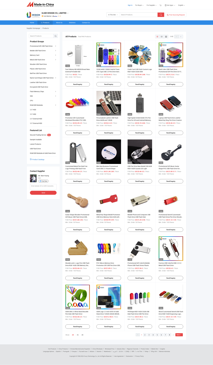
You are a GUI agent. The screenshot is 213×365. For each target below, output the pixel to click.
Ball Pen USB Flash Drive (38, 73)
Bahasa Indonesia (164, 351)
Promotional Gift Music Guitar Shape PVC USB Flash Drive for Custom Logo (169, 168)
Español (58, 351)
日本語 (127, 351)
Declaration (129, 356)
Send (43, 193)
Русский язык (83, 351)
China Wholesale (97, 349)
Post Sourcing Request (177, 15)
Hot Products (52, 349)
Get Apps (170, 5)
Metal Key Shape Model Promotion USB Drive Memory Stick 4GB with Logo (108, 217)
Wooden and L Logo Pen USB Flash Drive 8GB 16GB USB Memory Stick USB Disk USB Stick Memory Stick (77, 265)
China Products (63, 349)
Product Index (145, 349)
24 (73, 335)
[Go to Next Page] (181, 36)
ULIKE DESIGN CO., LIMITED (54, 13)
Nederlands (107, 351)
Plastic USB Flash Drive (38, 69)
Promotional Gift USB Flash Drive (41, 46)
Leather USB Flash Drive (38, 82)
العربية (115, 351)
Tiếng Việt (154, 351)
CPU (31, 100)
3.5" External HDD (36, 123)
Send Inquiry (77, 84)
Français (74, 351)
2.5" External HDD (36, 119)
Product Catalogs (38, 159)
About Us (59, 22)
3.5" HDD (33, 114)
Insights (162, 349)
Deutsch (99, 351)
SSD (31, 96)
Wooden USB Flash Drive (38, 64)
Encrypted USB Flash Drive (39, 87)
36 (78, 335)
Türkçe (146, 351)
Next (178, 335)
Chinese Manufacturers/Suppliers (80, 349)
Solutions (72, 22)
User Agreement (119, 356)
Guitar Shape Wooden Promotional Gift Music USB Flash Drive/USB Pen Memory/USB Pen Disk (77, 217)
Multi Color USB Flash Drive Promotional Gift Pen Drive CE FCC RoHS (170, 71)
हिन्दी (133, 351)
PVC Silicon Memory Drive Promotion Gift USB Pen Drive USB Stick (108, 265)
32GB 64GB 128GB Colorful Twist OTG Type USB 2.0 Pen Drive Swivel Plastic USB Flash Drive (108, 71)
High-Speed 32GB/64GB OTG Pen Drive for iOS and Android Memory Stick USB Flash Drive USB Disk (139, 120)
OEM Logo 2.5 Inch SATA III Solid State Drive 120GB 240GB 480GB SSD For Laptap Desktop (107, 313)
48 (82, 335)
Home (32, 22)
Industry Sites (121, 349)
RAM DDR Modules (36, 105)
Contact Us (86, 22)
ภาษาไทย (139, 351)
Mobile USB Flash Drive (38, 51)
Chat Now (44, 181)
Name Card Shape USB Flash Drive (41, 78)
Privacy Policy (139, 356)
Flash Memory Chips (37, 91)
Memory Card (34, 55)
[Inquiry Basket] (161, 5)
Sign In (130, 5)
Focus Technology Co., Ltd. (92, 356)
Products (46, 22)
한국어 (121, 351)
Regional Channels (132, 349)
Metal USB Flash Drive (37, 60)
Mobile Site (154, 349)
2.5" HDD (33, 110)
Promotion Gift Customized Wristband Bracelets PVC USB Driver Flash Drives (75, 120)
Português (66, 351)
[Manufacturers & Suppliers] (41, 4)
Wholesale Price (109, 349)
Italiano (92, 351)
